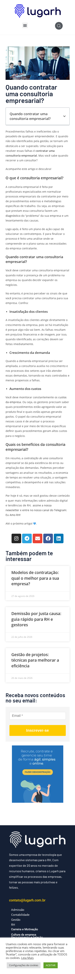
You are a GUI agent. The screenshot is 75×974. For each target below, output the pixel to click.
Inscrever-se (37, 730)
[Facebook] (48, 538)
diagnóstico (13, 215)
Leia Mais (27, 957)
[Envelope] (37, 538)
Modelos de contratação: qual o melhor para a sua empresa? (35, 578)
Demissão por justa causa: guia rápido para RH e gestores (36, 619)
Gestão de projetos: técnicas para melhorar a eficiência (35, 660)
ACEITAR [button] (50, 965)
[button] (25, 25)
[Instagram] (16, 538)
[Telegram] (27, 538)
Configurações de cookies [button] (23, 965)
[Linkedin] (58, 538)
